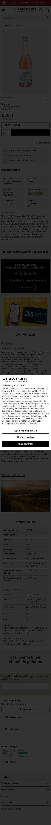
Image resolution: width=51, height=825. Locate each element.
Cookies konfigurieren (25, 430)
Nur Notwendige (25, 437)
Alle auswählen (25, 444)
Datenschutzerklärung (24, 418)
